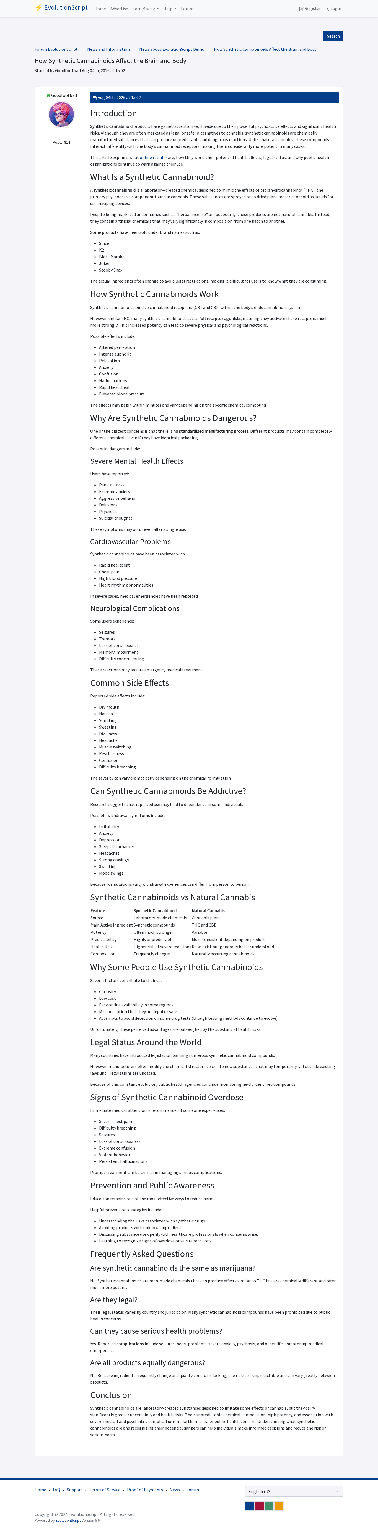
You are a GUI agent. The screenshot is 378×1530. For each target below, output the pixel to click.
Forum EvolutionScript (56, 49)
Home (100, 8)
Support (74, 1489)
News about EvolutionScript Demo (171, 49)
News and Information (108, 49)
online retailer (153, 157)
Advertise (119, 8)
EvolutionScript (68, 1520)
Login (335, 8)
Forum (187, 8)
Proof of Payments (145, 1489)
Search (333, 36)
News (175, 1489)
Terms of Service (104, 1489)
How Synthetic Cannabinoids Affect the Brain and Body (265, 49)
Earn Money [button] (144, 8)
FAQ (56, 1489)
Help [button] (168, 8)
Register (312, 8)
